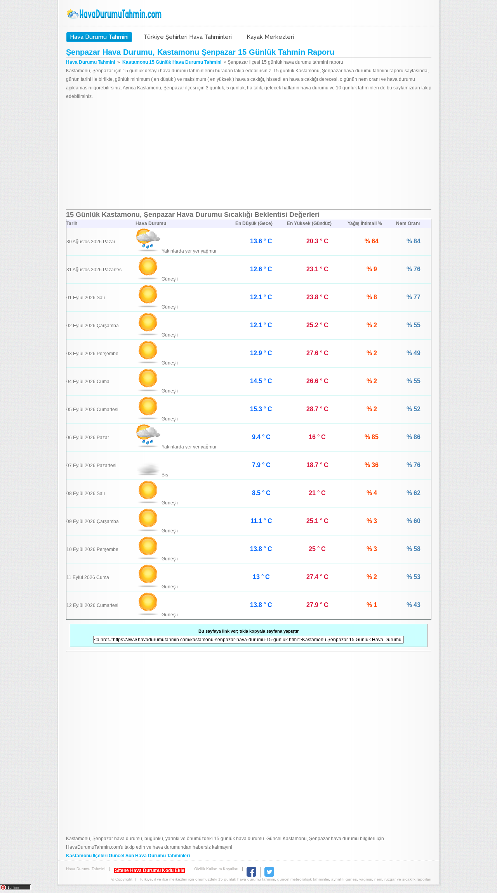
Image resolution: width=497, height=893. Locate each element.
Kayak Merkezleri (270, 36)
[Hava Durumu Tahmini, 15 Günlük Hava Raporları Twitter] (269, 875)
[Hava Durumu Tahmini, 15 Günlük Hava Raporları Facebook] (251, 875)
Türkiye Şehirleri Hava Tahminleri (187, 36)
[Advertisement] (248, 155)
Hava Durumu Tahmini (114, 14)
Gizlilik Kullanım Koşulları (216, 869)
